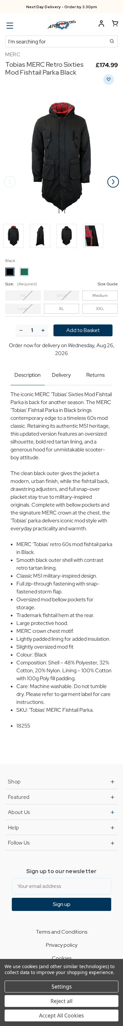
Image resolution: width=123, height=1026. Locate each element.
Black (10, 260)
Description (27, 374)
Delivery (61, 374)
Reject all (61, 1001)
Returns (95, 374)
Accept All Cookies (61, 1015)
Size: (61, 284)
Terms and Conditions (61, 931)
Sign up (62, 904)
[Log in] (101, 24)
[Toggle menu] (9, 25)
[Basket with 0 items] (115, 24)
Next (113, 181)
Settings (61, 986)
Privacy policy (61, 945)
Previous (9, 181)
